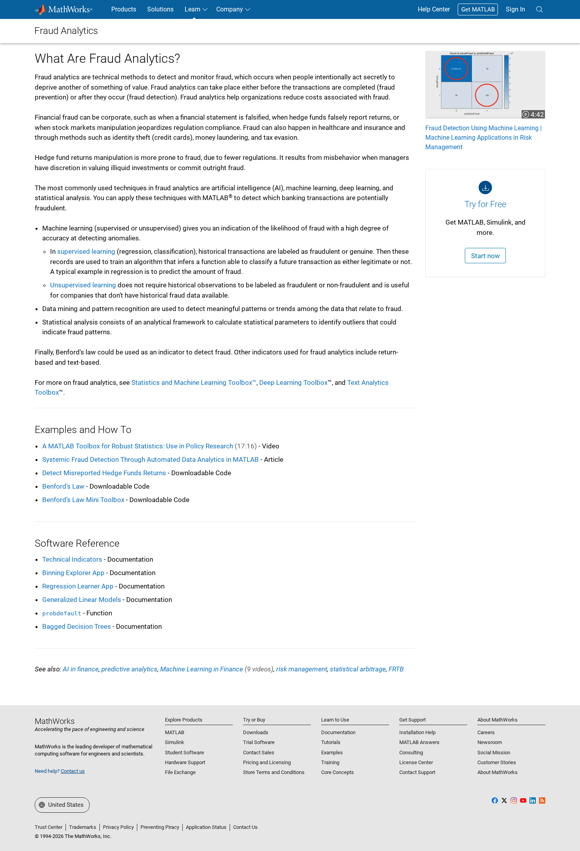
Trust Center (48, 827)
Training (330, 762)
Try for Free (485, 204)
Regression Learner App (78, 586)
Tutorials (331, 742)
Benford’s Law (63, 486)
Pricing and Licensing (267, 762)
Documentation (338, 732)
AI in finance (81, 669)
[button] (539, 9)
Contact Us (245, 827)
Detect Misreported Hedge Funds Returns (104, 473)
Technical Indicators (72, 559)
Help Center (434, 9)
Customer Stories (496, 762)
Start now (485, 256)
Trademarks (82, 827)
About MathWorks (497, 772)
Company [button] (229, 9)
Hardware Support (185, 762)
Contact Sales (258, 752)
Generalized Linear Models (81, 600)
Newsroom (489, 742)
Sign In (515, 9)
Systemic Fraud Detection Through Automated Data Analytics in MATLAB (150, 459)
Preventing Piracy (159, 827)
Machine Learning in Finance (216, 669)
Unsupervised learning (83, 285)
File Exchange (180, 772)
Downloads (255, 732)
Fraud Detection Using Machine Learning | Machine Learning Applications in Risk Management (483, 137)
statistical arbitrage (358, 669)
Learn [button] (192, 9)
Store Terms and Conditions (274, 772)
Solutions (160, 9)
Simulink (174, 742)
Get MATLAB (478, 9)
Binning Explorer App (73, 573)
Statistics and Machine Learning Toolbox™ (193, 382)
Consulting (411, 752)
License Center (416, 762)
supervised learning (86, 251)
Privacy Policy (118, 827)
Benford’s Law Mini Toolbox (83, 500)
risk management (301, 669)
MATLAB (174, 732)
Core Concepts (337, 772)
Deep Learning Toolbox (293, 382)
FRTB (396, 669)
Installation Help (417, 732)
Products (123, 9)
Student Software (184, 752)
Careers (486, 732)
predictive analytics (129, 669)
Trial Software (259, 742)
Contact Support (417, 772)
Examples (332, 752)
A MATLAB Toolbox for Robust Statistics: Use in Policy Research (149, 446)
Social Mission (493, 752)
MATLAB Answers (419, 742)
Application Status (206, 827)
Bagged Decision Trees (77, 626)
